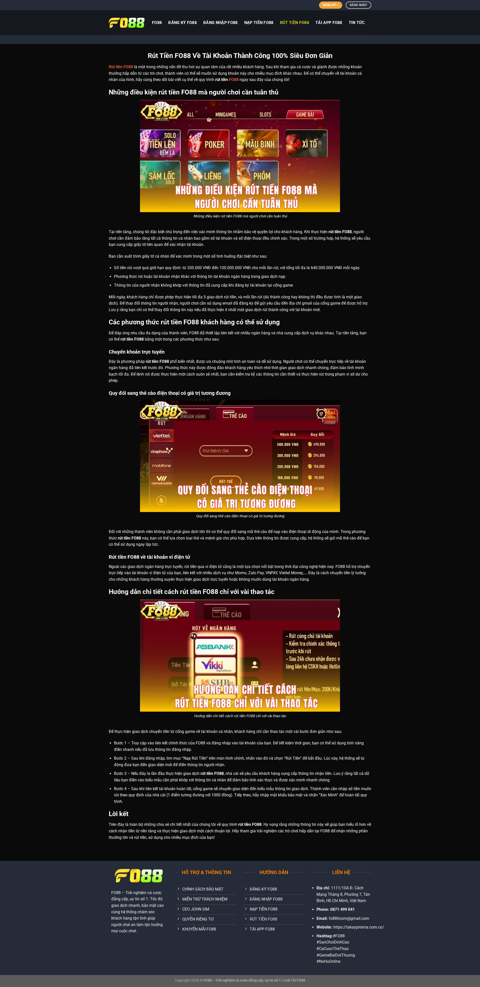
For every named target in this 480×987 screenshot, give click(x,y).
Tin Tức (356, 22)
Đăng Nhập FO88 (220, 22)
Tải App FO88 (329, 22)
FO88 (233, 79)
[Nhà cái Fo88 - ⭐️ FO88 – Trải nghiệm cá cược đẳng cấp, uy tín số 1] (126, 23)
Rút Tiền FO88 (294, 22)
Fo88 (157, 22)
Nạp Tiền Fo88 (259, 22)
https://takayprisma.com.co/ (358, 927)
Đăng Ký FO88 (182, 22)
